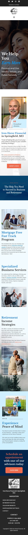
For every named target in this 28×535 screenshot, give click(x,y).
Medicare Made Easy (9, 500)
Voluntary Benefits (9, 505)
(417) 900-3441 (14, 520)
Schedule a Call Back (14, 4)
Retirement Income (9, 502)
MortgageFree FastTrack (11, 508)
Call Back (18, 518)
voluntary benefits (11, 277)
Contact (5, 511)
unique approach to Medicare (12, 154)
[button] (14, 17)
